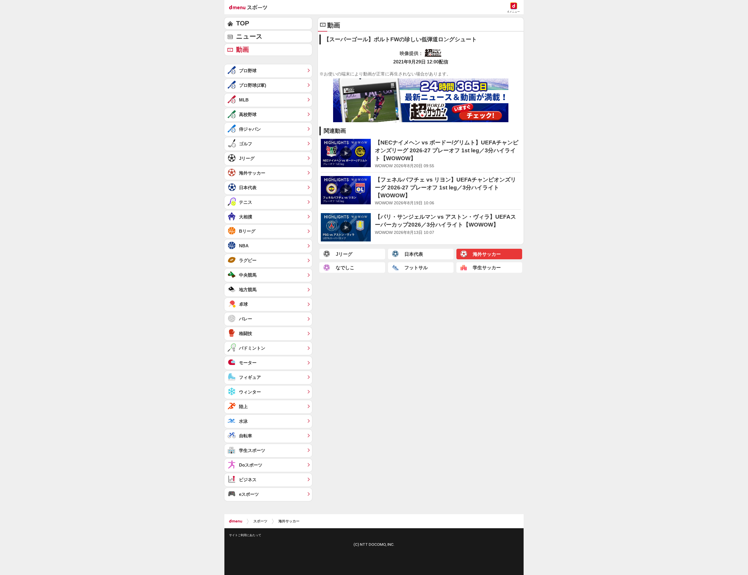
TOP (242, 23)
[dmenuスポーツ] (250, 7)
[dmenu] (235, 521)
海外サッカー (288, 521)
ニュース (249, 36)
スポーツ (260, 521)
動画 (242, 49)
